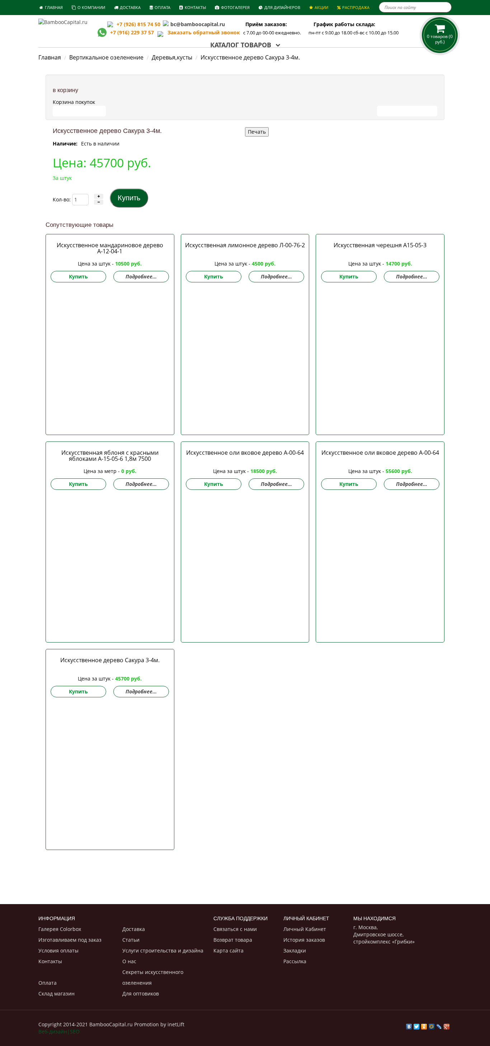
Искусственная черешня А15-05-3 (380, 245)
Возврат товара (232, 939)
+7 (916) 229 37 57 (132, 32)
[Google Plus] (447, 1025)
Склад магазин (56, 993)
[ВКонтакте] (409, 1025)
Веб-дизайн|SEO (59, 1031)
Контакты (50, 961)
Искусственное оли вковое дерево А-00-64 (245, 453)
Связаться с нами (235, 929)
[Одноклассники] (424, 1025)
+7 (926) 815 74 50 (138, 24)
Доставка (133, 929)
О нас (129, 961)
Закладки (294, 950)
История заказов (304, 939)
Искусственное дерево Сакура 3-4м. (110, 660)
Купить (78, 276)
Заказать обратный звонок (201, 32)
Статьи (131, 939)
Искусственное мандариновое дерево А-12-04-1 (110, 248)
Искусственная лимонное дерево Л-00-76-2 (245, 245)
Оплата (47, 982)
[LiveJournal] (439, 1025)
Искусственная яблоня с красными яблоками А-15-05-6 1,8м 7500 (110, 456)
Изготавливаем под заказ (70, 939)
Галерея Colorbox (59, 929)
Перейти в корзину (79, 111)
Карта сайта (228, 950)
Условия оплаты (58, 950)
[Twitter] (416, 1025)
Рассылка (294, 961)
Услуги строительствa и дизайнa (162, 950)
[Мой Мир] (431, 1025)
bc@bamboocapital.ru (197, 24)
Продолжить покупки (407, 111)
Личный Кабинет (304, 929)
